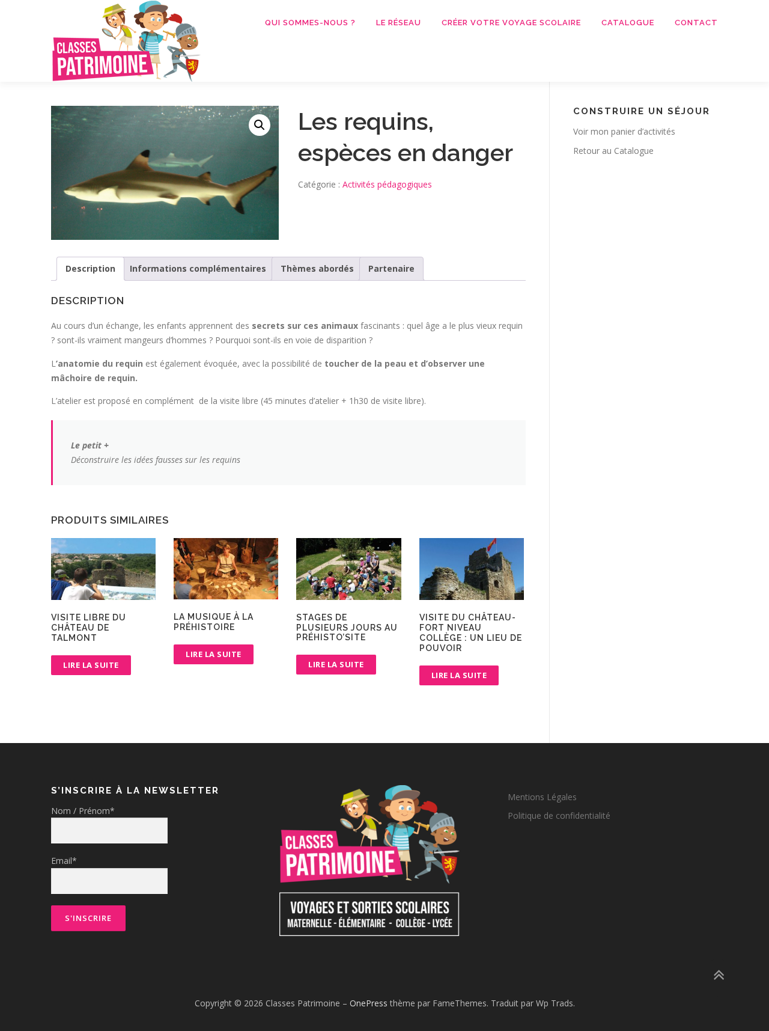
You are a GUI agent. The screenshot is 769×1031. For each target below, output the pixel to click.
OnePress (369, 1003)
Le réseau (398, 22)
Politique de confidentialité (559, 815)
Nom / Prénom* (83, 810)
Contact (696, 22)
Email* (64, 860)
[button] (259, 125)
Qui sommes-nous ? (310, 22)
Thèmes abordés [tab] (317, 268)
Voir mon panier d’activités (624, 131)
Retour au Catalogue (613, 150)
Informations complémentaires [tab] (198, 268)
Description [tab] (90, 268)
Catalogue (627, 22)
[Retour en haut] (718, 974)
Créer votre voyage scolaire (511, 22)
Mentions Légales (542, 797)
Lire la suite (91, 664)
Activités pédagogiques (387, 184)
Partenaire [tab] (391, 268)
